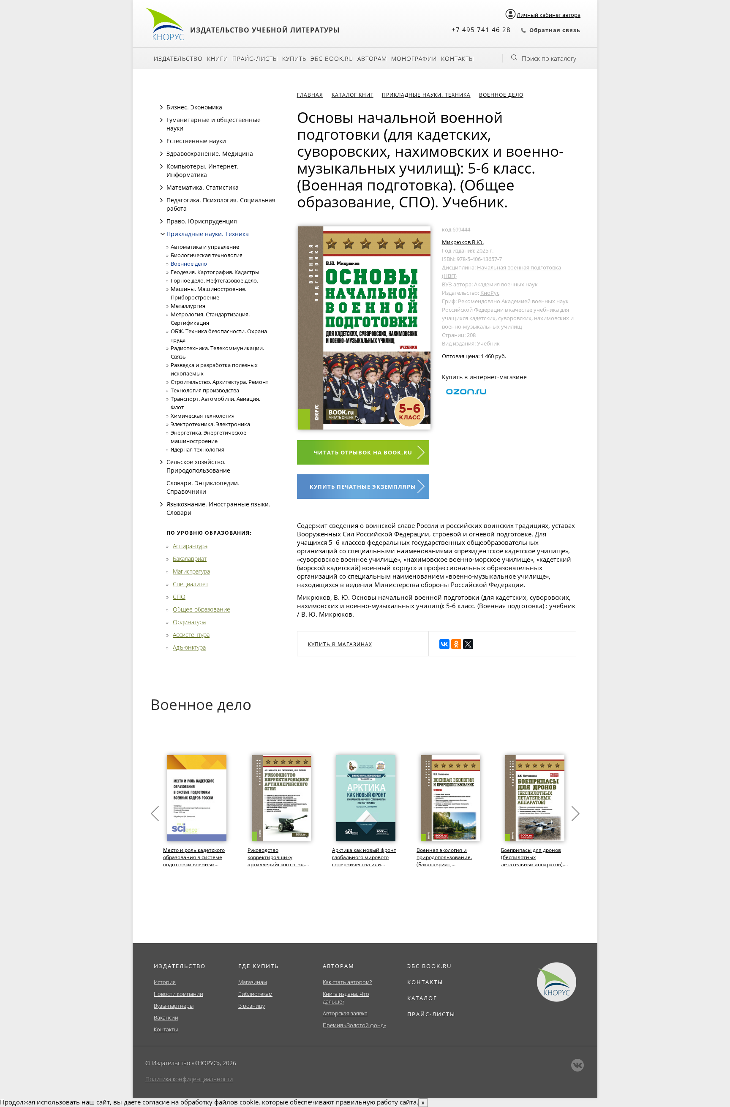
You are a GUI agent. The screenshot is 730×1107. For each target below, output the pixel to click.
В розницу (251, 1005)
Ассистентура (191, 635)
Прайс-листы (255, 58)
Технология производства (205, 390)
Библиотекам (255, 994)
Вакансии (166, 1017)
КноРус (489, 292)
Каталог (422, 998)
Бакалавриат (190, 559)
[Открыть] (161, 107)
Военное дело (189, 263)
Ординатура (189, 622)
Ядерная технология (197, 449)
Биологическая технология (206, 255)
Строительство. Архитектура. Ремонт (219, 382)
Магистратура (191, 571)
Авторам (372, 58)
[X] (468, 644)
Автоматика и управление (205, 246)
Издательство (178, 58)
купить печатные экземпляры (363, 486)
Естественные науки (196, 141)
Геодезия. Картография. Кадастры (215, 272)
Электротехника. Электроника (210, 424)
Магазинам (252, 982)
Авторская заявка (345, 1013)
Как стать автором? (347, 982)
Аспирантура (190, 546)
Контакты (457, 58)
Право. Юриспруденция (201, 221)
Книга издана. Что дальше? (346, 997)
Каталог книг (352, 94)
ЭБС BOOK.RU (429, 966)
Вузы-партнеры (173, 1005)
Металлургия (188, 306)
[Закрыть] (162, 234)
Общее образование (201, 609)
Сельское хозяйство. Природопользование (198, 466)
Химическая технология (202, 415)
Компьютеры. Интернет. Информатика (202, 170)
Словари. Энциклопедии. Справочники (203, 487)
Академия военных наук (506, 284)
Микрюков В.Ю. (463, 242)
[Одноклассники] (456, 644)
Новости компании (178, 994)
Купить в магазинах (340, 644)
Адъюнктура (189, 647)
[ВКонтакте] (444, 644)
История (165, 982)
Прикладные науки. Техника (207, 234)
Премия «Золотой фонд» (354, 1025)
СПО (179, 597)
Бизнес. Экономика (194, 107)
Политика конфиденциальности (189, 1079)
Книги (217, 58)
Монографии (414, 58)
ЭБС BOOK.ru (332, 58)
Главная (310, 94)
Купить (294, 58)
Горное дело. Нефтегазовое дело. (214, 280)
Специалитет (190, 584)
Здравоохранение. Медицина (209, 154)
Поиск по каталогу (549, 58)
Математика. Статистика (202, 187)
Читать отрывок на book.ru (363, 452)
